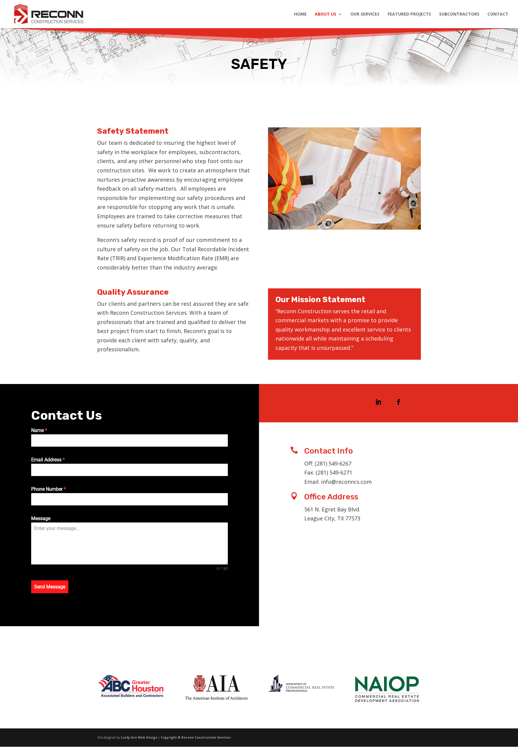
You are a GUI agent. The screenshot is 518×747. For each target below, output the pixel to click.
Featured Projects (409, 14)
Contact (497, 14)
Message (40, 518)
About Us (325, 14)
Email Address (48, 460)
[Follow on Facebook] (399, 402)
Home (300, 14)
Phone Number (48, 489)
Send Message (49, 587)
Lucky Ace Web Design (139, 737)
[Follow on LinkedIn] (378, 402)
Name (39, 430)
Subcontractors (459, 14)
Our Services (365, 14)
